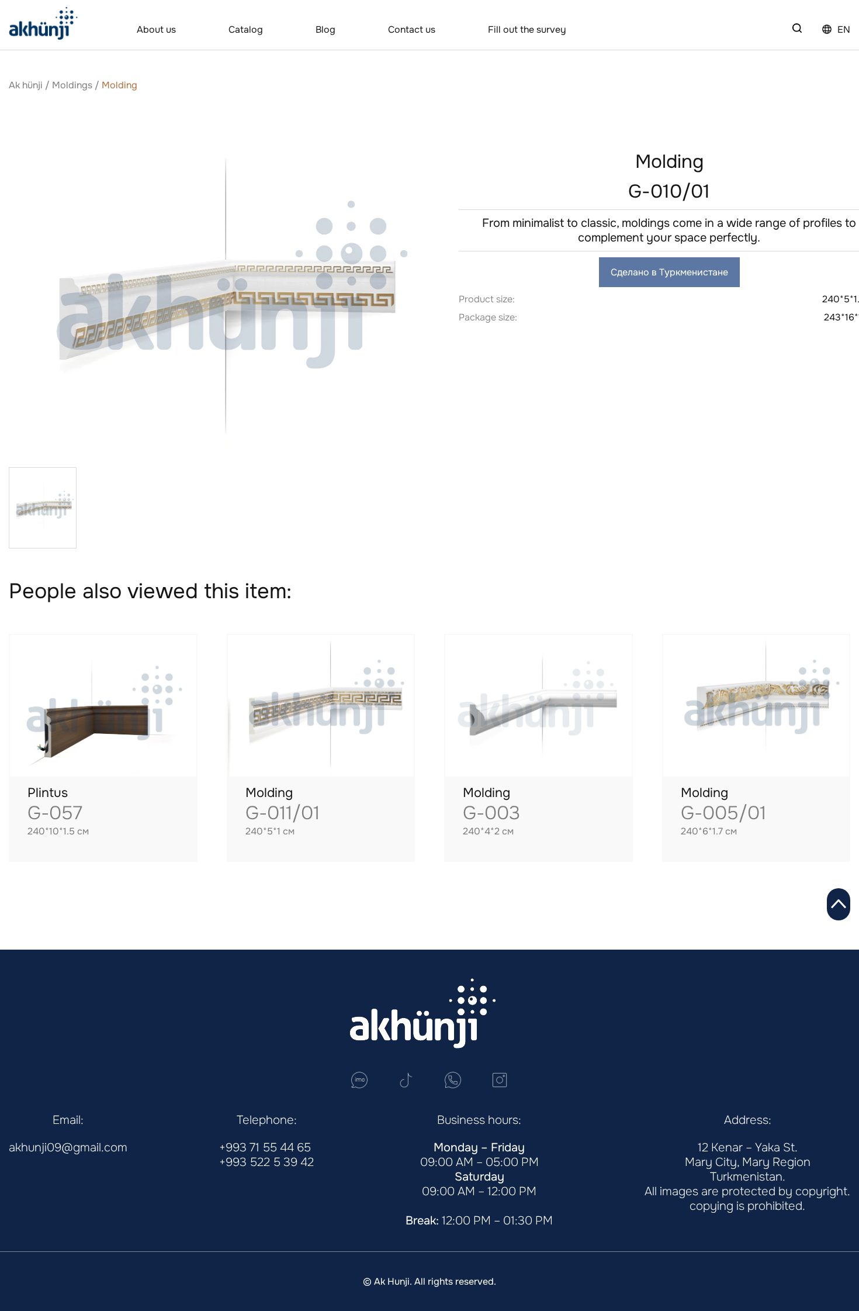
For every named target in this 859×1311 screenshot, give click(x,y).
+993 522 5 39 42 (266, 1162)
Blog (325, 29)
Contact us (411, 29)
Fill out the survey (527, 29)
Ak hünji (26, 85)
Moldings (72, 85)
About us (156, 29)
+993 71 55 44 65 (265, 1147)
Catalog (245, 29)
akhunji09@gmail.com (68, 1147)
